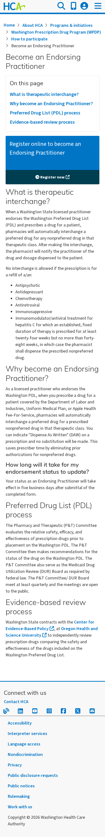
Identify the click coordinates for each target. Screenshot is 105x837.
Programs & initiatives (71, 25)
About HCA (32, 25)
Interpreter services (27, 734)
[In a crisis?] (73, 6)
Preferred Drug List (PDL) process (45, 113)
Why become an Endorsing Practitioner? (51, 103)
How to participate (29, 39)
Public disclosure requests (33, 775)
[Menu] (97, 6)
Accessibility (20, 723)
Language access (24, 744)
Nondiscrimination (25, 755)
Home (9, 25)
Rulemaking (19, 796)
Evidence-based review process (42, 122)
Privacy (15, 765)
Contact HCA (16, 702)
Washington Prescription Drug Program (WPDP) (56, 32)
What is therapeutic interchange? (44, 94)
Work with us (20, 807)
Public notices (21, 786)
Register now (52, 177)
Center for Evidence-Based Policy (50, 625)
